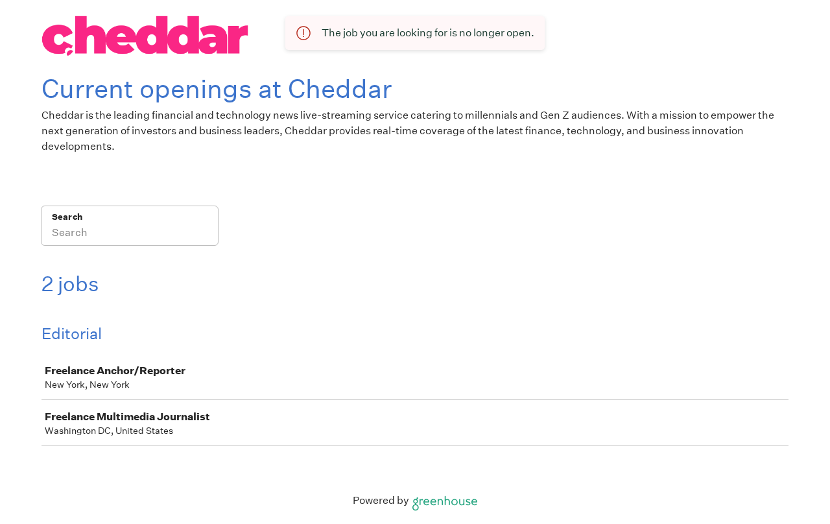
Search (67, 216)
